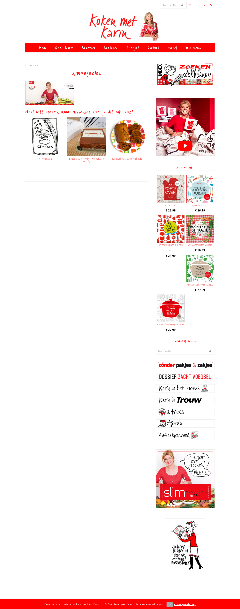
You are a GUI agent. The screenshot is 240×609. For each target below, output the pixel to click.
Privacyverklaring (185, 604)
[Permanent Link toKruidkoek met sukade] (127, 154)
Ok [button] (169, 604)
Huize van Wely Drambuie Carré (86, 160)
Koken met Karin (120, 27)
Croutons (45, 159)
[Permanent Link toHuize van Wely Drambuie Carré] (86, 154)
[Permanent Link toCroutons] (45, 154)
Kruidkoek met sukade (127, 159)
